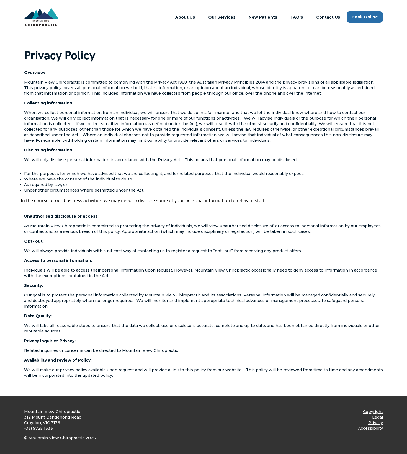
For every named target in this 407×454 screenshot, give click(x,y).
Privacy (375, 422)
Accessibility (370, 428)
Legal (377, 417)
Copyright (373, 411)
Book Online (365, 16)
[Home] (41, 17)
